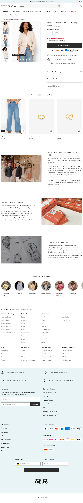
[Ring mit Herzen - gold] (41, 116)
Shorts (23, 339)
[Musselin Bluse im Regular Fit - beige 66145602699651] (17, 59)
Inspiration (4, 15)
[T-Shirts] (19, 286)
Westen (44, 317)
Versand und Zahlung (50, 411)
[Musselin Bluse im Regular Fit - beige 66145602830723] (23, 59)
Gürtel (23, 357)
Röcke (23, 323)
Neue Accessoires (47, 357)
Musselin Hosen (6, 326)
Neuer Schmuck (46, 360)
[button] (81, 6)
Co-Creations (14, 15)
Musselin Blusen (20, 19)
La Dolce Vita (66, 320)
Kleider (23, 326)
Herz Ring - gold (61, 136)
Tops (43, 323)
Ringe (3, 360)
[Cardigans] (33, 286)
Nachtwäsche (25, 342)
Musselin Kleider (6, 323)
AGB (2, 451)
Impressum (4, 432)
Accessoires (64, 11)
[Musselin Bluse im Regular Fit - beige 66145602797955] (29, 59)
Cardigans (32, 294)
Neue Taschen (46, 354)
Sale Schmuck (66, 360)
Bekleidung (46, 11)
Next (5, 60)
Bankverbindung (6, 440)
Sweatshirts (45, 339)
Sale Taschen (66, 354)
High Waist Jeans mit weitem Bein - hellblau (13, 136)
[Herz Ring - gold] (69, 116)
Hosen (23, 336)
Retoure (45, 396)
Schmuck (55, 11)
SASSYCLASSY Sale (69, 347)
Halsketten (4, 351)
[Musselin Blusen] (6, 286)
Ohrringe (4, 357)
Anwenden (42, 470)
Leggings (24, 320)
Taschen (23, 354)
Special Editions (28, 11)
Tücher (23, 351)
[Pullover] (73, 286)
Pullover (73, 294)
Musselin (38, 11)
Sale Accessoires (67, 357)
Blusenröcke (25, 333)
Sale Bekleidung (67, 351)
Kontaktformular (48, 400)
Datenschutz (5, 447)
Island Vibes (66, 317)
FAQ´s (45, 408)
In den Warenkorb (64, 45)
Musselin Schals (6, 330)
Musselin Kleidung (7, 314)
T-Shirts (19, 294)
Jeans (43, 342)
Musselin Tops (5, 320)
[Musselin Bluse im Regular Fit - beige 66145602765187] (20, 59)
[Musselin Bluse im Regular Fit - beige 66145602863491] (26, 59)
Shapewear (45, 314)
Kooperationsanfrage (49, 404)
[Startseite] (2, 19)
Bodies (23, 317)
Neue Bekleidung (47, 351)
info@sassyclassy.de (49, 393)
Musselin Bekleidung (60, 295)
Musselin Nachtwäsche (8, 333)
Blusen (13, 19)
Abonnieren (35, 404)
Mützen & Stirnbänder (28, 360)
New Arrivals (5, 11)
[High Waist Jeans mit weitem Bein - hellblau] (13, 116)
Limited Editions (67, 314)
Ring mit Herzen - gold (35, 136)
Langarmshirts (46, 294)
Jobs (2, 436)
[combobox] (40, 6)
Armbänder (4, 354)
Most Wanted (16, 11)
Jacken (23, 330)
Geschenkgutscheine (49, 415)
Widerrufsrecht (6, 443)
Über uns (4, 428)
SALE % (73, 11)
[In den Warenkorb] (23, 131)
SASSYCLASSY (43, 498)
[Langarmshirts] (46, 286)
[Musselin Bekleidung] (59, 286)
